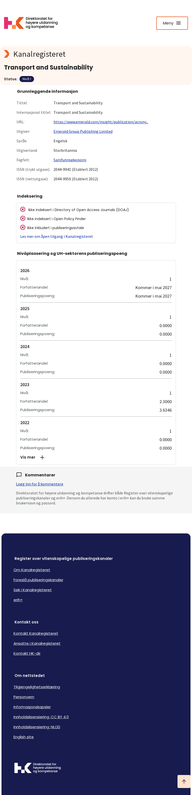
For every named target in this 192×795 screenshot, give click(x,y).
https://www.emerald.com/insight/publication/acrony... (101, 121)
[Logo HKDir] (96, 768)
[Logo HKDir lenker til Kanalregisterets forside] (34, 23)
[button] (96, 457)
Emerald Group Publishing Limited (83, 131)
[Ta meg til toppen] (184, 781)
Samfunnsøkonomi (70, 159)
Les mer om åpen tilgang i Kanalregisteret (56, 236)
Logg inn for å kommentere (39, 483)
